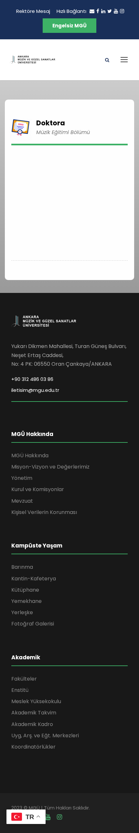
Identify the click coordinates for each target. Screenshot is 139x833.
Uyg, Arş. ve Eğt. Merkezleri (45, 735)
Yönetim (21, 478)
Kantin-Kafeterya (33, 578)
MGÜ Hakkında (29, 455)
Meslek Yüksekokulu (36, 701)
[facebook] (97, 11)
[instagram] (122, 11)
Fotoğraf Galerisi (32, 623)
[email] (92, 11)
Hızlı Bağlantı (71, 11)
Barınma (22, 567)
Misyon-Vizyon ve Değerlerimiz (50, 466)
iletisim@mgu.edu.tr (35, 390)
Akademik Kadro (32, 724)
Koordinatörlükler (33, 747)
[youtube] (116, 11)
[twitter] (109, 11)
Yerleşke (22, 612)
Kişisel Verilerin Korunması (44, 512)
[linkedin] (103, 11)
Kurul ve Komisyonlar (37, 489)
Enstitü (19, 690)
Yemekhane (26, 601)
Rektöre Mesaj (33, 11)
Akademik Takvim (33, 712)
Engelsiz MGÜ (69, 25)
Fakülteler (24, 679)
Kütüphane (25, 590)
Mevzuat (22, 501)
